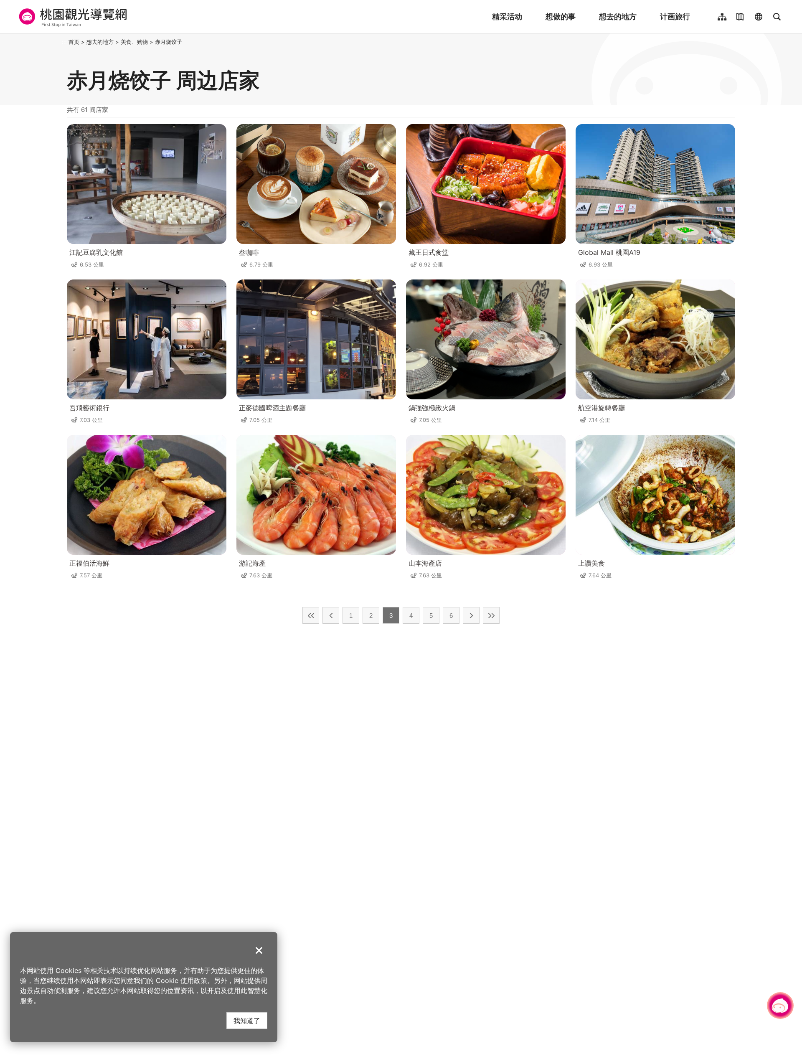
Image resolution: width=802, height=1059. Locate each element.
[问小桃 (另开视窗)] (780, 1005)
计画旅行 (675, 16)
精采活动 (507, 16)
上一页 (330, 615)
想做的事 (561, 16)
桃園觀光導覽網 (72, 16)
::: (64, 41)
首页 (74, 41)
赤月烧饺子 (168, 41)
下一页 (471, 615)
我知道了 (246, 1020)
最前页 (310, 615)
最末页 (491, 615)
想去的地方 (618, 16)
